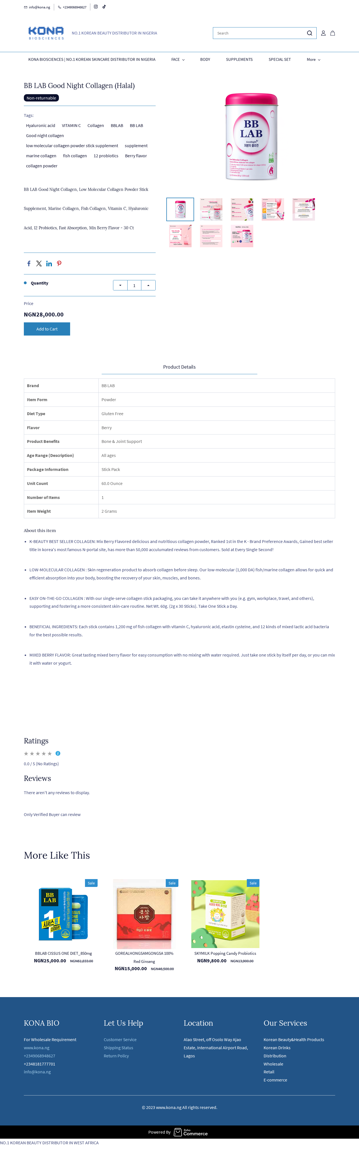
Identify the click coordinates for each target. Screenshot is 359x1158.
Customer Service (120, 1039)
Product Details (179, 367)
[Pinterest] (59, 263)
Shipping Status (118, 1047)
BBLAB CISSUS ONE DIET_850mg (63, 953)
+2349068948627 (39, 1055)
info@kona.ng (38, 1071)
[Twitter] (39, 263)
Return (111, 1055)
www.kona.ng (36, 1047)
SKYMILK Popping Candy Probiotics (225, 953)
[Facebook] (29, 263)
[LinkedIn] (49, 263)
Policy (123, 1055)
